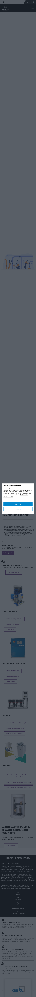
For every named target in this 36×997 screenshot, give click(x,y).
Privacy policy (8, 497)
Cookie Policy (24, 495)
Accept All (18, 504)
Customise (18, 509)
